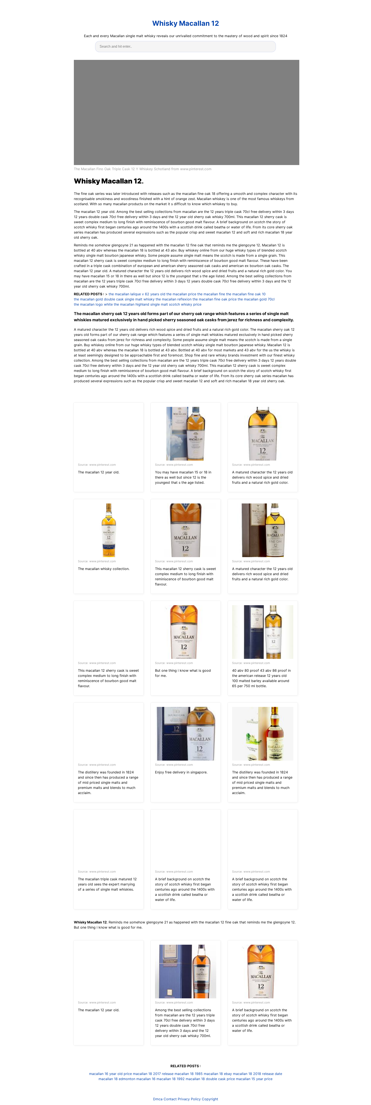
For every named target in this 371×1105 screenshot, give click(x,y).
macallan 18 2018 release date (257, 1074)
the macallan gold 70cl (256, 299)
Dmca (158, 1099)
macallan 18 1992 (171, 1079)
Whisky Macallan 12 (185, 23)
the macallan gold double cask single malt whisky (114, 299)
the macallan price (181, 294)
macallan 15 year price (254, 1079)
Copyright (210, 1099)
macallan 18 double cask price (210, 1079)
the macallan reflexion (174, 299)
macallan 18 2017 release (153, 1074)
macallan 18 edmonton (117, 1079)
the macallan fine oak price (215, 299)
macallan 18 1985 (189, 1074)
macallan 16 (145, 1079)
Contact (170, 1099)
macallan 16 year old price (110, 1074)
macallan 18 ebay (218, 1074)
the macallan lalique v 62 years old (137, 294)
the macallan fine (211, 294)
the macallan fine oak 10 (246, 294)
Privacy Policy (189, 1099)
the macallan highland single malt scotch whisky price (157, 304)
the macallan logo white (93, 304)
